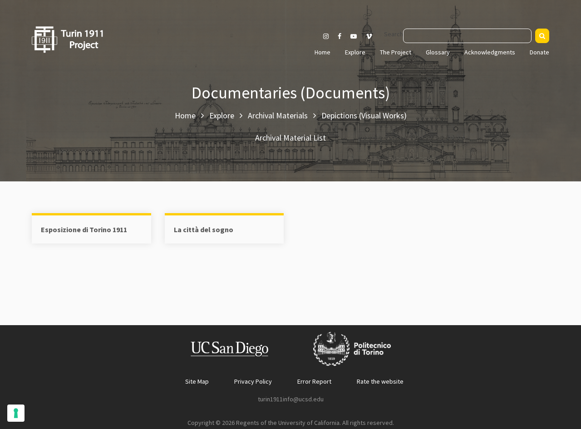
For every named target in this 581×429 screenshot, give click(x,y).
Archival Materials (278, 115)
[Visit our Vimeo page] (372, 36)
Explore (355, 52)
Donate (539, 52)
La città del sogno (203, 229)
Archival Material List (290, 137)
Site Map (197, 381)
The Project (395, 52)
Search (393, 34)
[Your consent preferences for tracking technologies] (16, 413)
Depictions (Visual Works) (364, 115)
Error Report (314, 381)
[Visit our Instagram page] (326, 36)
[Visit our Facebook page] (339, 36)
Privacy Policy (253, 381)
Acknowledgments (489, 52)
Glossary (438, 52)
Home (322, 52)
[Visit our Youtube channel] (353, 36)
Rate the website (380, 381)
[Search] (542, 36)
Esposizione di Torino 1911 (84, 229)
